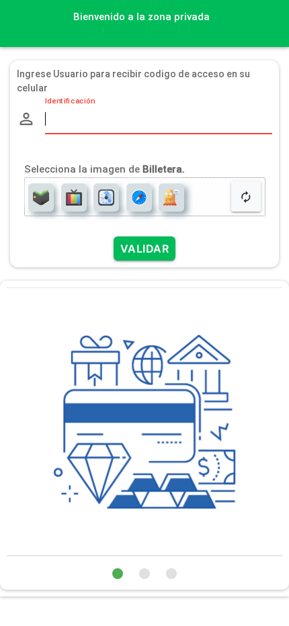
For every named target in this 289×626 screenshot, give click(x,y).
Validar (144, 248)
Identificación (70, 101)
